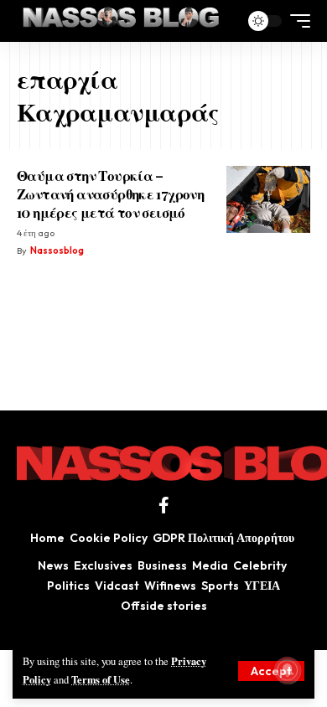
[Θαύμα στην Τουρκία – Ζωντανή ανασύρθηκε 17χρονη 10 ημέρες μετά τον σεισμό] (268, 199)
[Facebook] (164, 505)
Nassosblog (57, 250)
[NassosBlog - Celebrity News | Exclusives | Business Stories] (122, 21)
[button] (271, 671)
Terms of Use (100, 679)
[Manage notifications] (287, 670)
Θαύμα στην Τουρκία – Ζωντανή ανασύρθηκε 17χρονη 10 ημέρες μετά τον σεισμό (110, 193)
